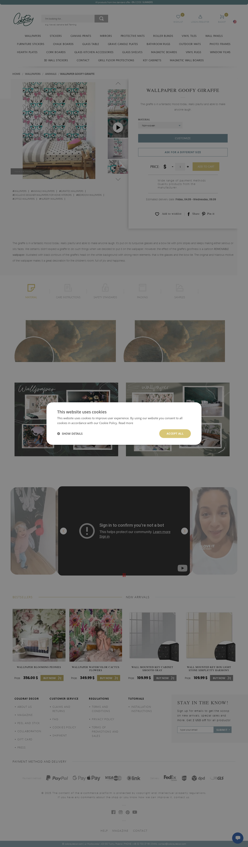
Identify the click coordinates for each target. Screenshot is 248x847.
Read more (126, 423)
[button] (70, 433)
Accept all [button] (175, 433)
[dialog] (124, 423)
